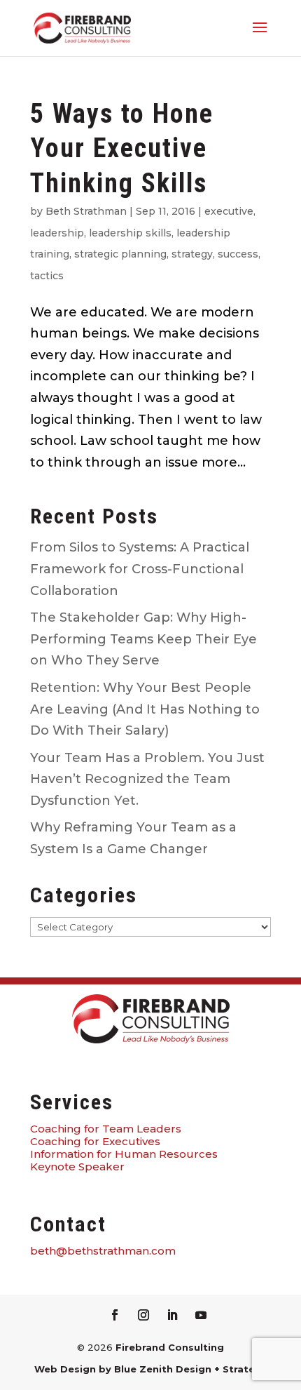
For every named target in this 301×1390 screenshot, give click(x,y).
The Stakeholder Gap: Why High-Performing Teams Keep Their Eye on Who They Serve (143, 639)
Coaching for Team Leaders (105, 1128)
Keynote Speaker (77, 1166)
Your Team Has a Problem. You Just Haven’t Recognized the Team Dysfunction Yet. (147, 779)
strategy (192, 254)
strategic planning (120, 254)
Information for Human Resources (124, 1154)
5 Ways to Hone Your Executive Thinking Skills (122, 148)
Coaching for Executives (95, 1141)
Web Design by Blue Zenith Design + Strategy (150, 1369)
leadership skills (130, 233)
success (238, 254)
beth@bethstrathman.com (103, 1250)
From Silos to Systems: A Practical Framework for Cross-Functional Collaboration (139, 569)
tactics (47, 275)
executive (228, 211)
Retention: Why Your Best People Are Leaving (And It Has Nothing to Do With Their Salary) (145, 709)
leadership (57, 233)
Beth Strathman (86, 211)
